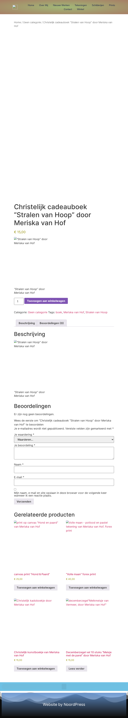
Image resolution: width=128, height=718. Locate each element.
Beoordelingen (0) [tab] (52, 323)
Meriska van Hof (74, 312)
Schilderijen (98, 5)
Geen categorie (32, 22)
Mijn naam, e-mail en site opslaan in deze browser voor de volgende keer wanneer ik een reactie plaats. (60, 494)
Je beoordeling (24, 445)
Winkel (80, 9)
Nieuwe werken (61, 5)
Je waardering (24, 434)
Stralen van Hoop (97, 312)
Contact (68, 9)
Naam (19, 464)
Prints (112, 5)
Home (31, 5)
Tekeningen (81, 5)
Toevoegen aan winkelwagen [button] (36, 587)
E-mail (19, 477)
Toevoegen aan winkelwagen (46, 301)
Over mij (43, 5)
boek (59, 312)
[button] (64, 686)
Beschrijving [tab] (27, 323)
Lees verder (76, 668)
